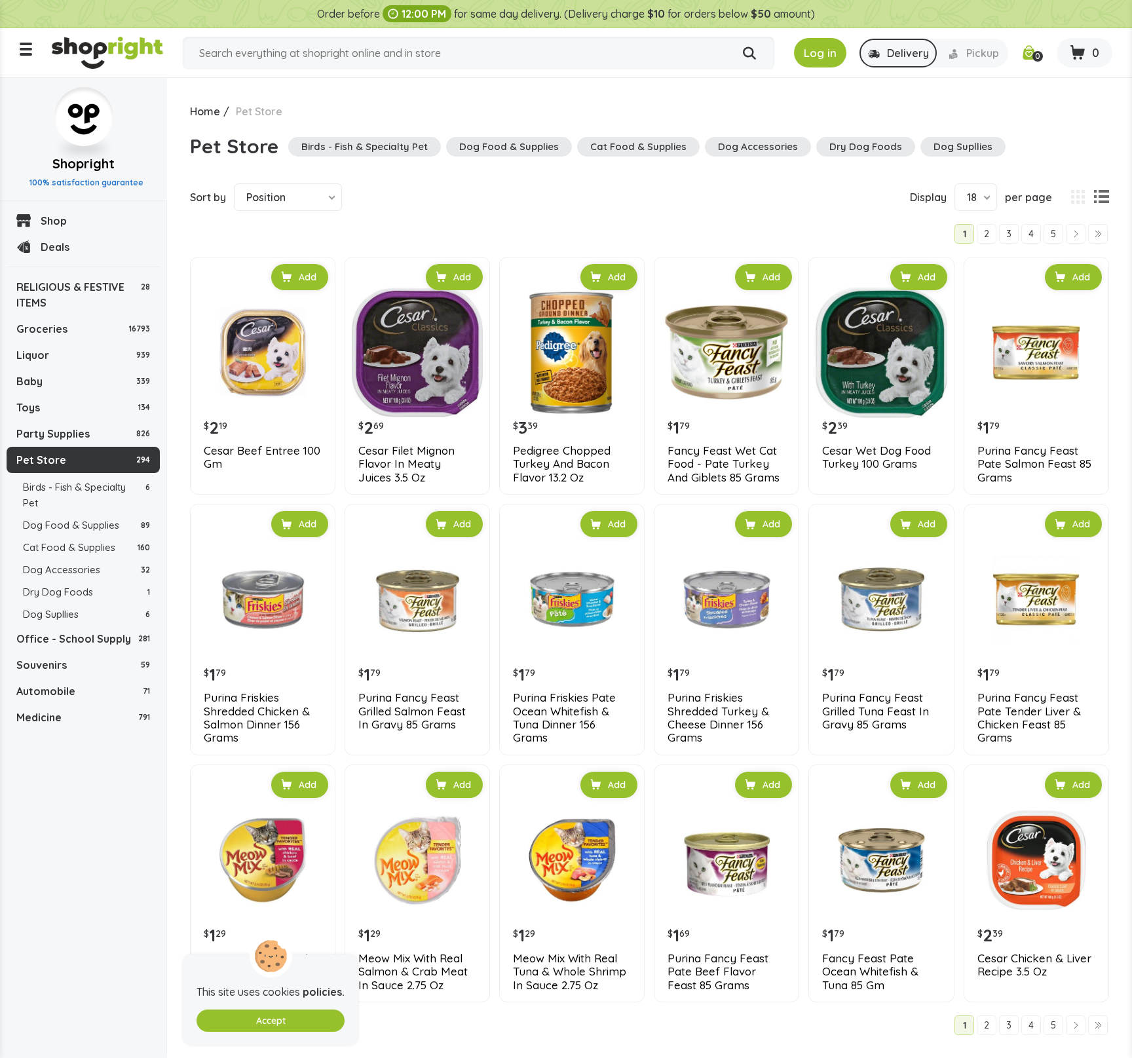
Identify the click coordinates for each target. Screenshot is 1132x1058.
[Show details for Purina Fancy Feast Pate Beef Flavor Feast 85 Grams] (726, 860)
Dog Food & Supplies (86, 525)
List (1101, 197)
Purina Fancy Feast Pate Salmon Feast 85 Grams (1034, 464)
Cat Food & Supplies (86, 547)
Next (1075, 234)
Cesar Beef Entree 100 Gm (262, 457)
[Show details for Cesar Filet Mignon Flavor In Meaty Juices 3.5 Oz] (417, 352)
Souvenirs (83, 664)
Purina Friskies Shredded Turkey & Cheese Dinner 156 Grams (718, 717)
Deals (55, 247)
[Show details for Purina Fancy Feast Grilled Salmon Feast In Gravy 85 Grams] (417, 599)
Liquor (83, 355)
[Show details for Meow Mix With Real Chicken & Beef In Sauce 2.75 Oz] (262, 860)
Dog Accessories (86, 569)
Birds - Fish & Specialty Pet (86, 495)
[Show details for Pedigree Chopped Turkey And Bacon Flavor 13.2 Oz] (571, 352)
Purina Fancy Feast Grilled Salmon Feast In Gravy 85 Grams (412, 711)
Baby (83, 381)
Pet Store (83, 459)
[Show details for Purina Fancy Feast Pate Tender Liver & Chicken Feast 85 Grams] (1036, 599)
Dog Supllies (86, 614)
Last (1098, 234)
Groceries (83, 328)
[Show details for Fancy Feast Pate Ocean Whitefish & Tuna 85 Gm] (881, 860)
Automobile (83, 691)
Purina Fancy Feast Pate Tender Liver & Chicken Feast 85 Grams (1029, 717)
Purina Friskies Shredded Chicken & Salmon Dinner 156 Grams (257, 717)
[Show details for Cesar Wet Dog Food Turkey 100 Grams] (881, 352)
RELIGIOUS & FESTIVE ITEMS (83, 294)
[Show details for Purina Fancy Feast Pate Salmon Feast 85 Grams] (1036, 352)
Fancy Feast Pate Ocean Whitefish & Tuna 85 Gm (870, 972)
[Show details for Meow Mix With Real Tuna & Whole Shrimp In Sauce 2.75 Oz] (571, 860)
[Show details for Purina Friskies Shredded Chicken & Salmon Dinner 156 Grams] (262, 599)
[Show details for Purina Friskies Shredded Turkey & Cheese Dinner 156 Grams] (726, 599)
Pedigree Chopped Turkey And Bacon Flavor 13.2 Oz (562, 464)
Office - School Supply (83, 638)
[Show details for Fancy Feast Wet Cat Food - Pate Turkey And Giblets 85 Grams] (726, 352)
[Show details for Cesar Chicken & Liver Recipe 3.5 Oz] (1036, 860)
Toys (83, 407)
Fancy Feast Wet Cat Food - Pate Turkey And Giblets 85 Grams (724, 464)
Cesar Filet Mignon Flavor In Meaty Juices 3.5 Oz (406, 464)
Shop (54, 220)
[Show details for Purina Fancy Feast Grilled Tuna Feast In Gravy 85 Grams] (881, 599)
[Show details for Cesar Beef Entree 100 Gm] (262, 352)
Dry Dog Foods (86, 592)
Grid (1077, 197)
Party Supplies (83, 433)
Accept (271, 1021)
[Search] (749, 53)
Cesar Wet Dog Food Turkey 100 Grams (876, 457)
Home (205, 111)
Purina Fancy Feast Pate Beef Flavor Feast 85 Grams (718, 972)
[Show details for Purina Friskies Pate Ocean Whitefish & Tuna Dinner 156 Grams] (571, 599)
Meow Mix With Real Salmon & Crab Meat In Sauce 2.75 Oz (413, 972)
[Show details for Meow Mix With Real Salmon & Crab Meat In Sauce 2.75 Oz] (417, 860)
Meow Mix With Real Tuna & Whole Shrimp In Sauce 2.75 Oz (569, 972)
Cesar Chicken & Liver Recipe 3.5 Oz (1034, 965)
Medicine (83, 717)
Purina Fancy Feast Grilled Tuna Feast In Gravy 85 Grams (875, 711)
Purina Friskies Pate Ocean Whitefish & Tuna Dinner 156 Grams (564, 717)
